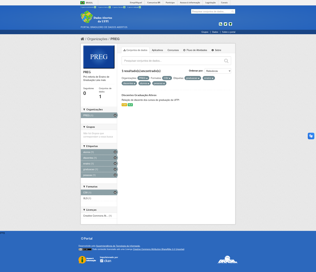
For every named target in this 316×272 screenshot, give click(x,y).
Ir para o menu (104, 7)
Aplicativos (157, 50)
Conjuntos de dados (136, 50)
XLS (130, 104)
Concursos (173, 50)
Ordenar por (195, 70)
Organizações (97, 38)
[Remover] (147, 78)
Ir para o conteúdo (88, 7)
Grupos (204, 32)
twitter (225, 25)
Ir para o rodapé (133, 7)
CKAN (105, 260)
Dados (215, 32)
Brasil (89, 2)
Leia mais (101, 80)
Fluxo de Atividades (196, 50)
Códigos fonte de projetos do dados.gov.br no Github (230, 25)
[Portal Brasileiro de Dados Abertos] (116, 17)
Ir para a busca (118, 7)
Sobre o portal (228, 32)
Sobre (217, 50)
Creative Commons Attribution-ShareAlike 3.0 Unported (158, 249)
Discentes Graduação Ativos (139, 95)
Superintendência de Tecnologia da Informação (118, 245)
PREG (115, 38)
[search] (233, 11)
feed (220, 25)
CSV (124, 104)
